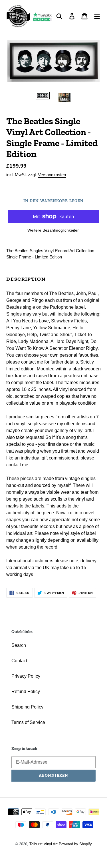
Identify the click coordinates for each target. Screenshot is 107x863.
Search (18, 645)
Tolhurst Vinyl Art (43, 844)
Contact (19, 660)
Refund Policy (25, 691)
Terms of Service (28, 722)
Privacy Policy (25, 676)
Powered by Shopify (75, 844)
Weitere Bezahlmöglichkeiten (53, 230)
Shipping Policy (27, 707)
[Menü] (97, 16)
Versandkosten (52, 174)
